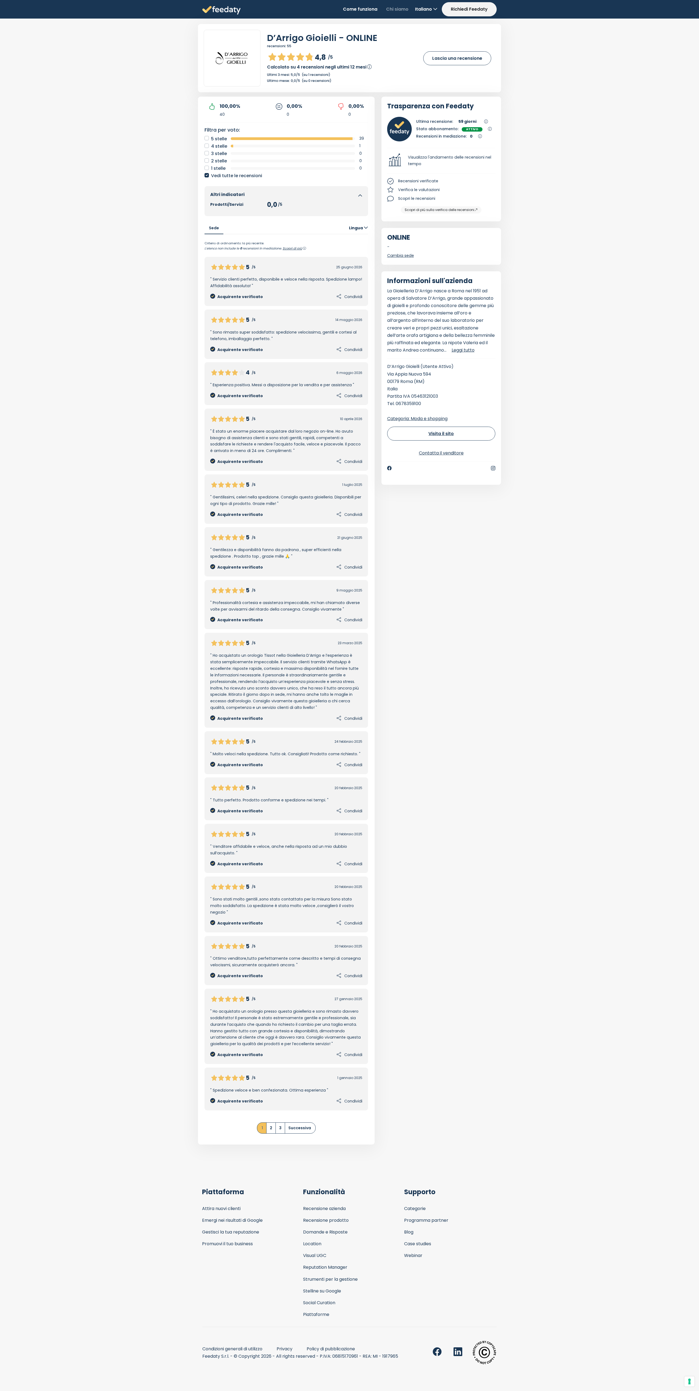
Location (312, 1244)
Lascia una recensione (457, 58)
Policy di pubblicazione (331, 1349)
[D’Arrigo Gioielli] (232, 58)
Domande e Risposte (325, 1232)
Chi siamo (397, 9)
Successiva (299, 1128)
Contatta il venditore (441, 453)
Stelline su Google (322, 1291)
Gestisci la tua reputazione (230, 1232)
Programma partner (426, 1220)
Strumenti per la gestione (330, 1279)
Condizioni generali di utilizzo (232, 1349)
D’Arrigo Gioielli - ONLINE (322, 38)
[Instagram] (493, 468)
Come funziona (360, 9)
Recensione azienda (324, 1208)
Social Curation (319, 1303)
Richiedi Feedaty (469, 9)
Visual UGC (314, 1255)
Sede (214, 228)
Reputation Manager (325, 1267)
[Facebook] (389, 468)
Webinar (413, 1255)
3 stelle (219, 153)
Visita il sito (441, 433)
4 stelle (219, 146)
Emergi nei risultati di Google (232, 1220)
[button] (441, 161)
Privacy (284, 1349)
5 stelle (219, 139)
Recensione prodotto (326, 1220)
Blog (408, 1232)
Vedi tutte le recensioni (236, 176)
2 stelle (219, 161)
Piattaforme (316, 1314)
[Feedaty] (221, 10)
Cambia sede (400, 255)
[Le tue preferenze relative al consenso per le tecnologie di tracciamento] (689, 1381)
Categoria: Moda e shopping (417, 418)
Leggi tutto (463, 350)
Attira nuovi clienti (221, 1208)
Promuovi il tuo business (227, 1244)
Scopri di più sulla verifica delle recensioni (439, 209)
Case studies (417, 1244)
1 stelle (218, 168)
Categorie (415, 1208)
